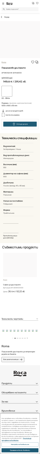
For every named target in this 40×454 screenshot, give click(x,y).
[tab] (20, 319)
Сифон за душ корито (12, 285)
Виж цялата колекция (10, 359)
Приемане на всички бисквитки (20, 450)
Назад (6, 17)
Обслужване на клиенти (14, 392)
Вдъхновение (8, 411)
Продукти (7, 383)
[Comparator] (33, 3)
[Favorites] (37, 3)
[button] (4, 9)
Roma (5, 346)
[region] (20, 433)
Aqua (5, 280)
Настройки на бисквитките (20, 444)
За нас (5, 401)
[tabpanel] (20, 275)
